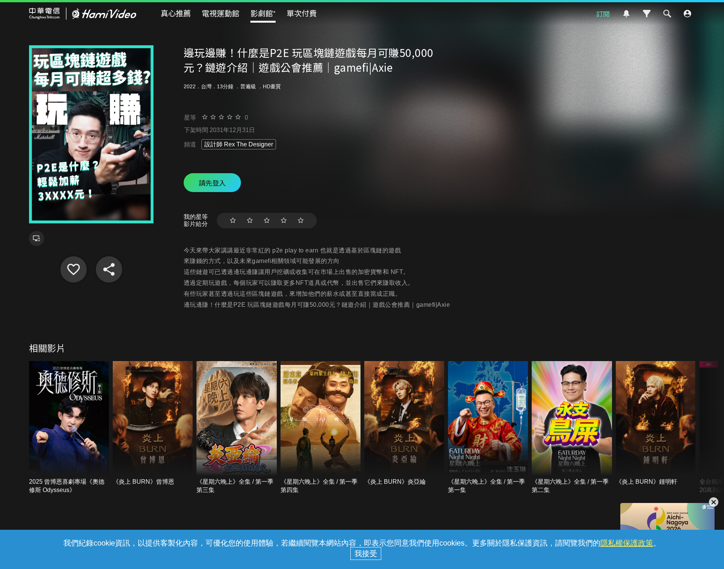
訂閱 (603, 13)
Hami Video (83, 13)
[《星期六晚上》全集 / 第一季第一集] (488, 427)
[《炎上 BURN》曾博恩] (153, 423)
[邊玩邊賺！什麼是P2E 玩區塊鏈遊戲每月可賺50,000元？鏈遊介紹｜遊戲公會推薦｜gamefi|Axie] (73, 269)
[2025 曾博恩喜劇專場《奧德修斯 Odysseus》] (69, 427)
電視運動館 (220, 13)
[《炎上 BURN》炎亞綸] (404, 423)
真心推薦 (176, 13)
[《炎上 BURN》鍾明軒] (656, 423)
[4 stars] (283, 220)
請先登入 (212, 183)
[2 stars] (249, 220)
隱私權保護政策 (626, 543)
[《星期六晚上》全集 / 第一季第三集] (236, 427)
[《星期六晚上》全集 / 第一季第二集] (572, 427)
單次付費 (302, 13)
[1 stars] (232, 220)
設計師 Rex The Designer (238, 144)
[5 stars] (300, 220)
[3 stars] (266, 220)
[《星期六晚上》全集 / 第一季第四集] (320, 427)
